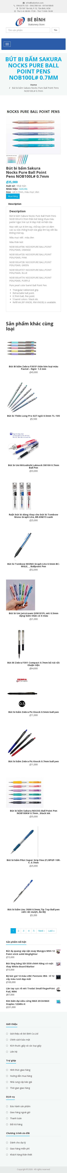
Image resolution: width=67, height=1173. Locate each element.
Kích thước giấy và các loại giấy (25, 1045)
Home (33, 84)
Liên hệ (13, 1051)
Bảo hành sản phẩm (20, 1106)
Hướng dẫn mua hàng (21, 1075)
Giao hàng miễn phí (19, 1148)
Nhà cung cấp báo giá (21, 1081)
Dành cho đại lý (18, 1142)
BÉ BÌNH (36, 20)
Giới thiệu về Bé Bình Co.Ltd (24, 1033)
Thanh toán (16, 1118)
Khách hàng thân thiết (21, 1154)
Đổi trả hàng (16, 1124)
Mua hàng (13, 196)
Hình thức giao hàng (20, 1069)
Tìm (55, 30)
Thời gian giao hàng (20, 1087)
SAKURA (23, 188)
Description (14, 203)
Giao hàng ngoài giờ (20, 1112)
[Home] (20, 21)
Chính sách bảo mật (20, 1039)
